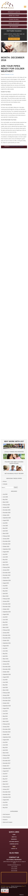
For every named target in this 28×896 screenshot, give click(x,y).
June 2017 (5, 776)
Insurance (12, 146)
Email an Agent (14, 23)
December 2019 (6, 697)
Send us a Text (14, 15)
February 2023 (6, 598)
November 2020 (6, 669)
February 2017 (6, 786)
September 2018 (7, 737)
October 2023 (6, 577)
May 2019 (5, 716)
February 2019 (6, 724)
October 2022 (6, 609)
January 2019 (6, 726)
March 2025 (5, 533)
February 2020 (6, 692)
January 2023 (6, 601)
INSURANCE (13, 839)
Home (14, 834)
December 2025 (6, 510)
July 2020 (5, 679)
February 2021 (6, 661)
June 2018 (5, 744)
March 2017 (5, 784)
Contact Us (14, 848)
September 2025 (7, 517)
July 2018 (5, 742)
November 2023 (6, 575)
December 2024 (6, 541)
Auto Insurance (6, 814)
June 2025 (5, 525)
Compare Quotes (14, 843)
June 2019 (5, 713)
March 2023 (5, 596)
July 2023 (5, 585)
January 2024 (6, 570)
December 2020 (6, 666)
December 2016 (6, 791)
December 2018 (6, 729)
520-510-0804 (14, 868)
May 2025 (5, 528)
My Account (14, 26)
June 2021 (5, 651)
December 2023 (6, 572)
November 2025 (6, 512)
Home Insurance (7, 817)
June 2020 (5, 682)
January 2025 (6, 538)
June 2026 (5, 496)
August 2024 (6, 551)
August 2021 (6, 645)
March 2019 (5, 721)
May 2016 (5, 807)
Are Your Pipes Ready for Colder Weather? (12, 68)
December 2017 (6, 760)
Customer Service (13, 841)
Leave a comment (19, 146)
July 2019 (5, 711)
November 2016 (6, 794)
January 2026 (6, 507)
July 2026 (5, 494)
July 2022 (5, 617)
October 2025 (6, 515)
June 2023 (5, 588)
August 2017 (6, 771)
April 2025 (5, 530)
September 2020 (7, 674)
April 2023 (5, 593)
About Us (14, 836)
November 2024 (6, 543)
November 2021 (6, 637)
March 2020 (5, 690)
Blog (14, 846)
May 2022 (5, 622)
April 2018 (5, 750)
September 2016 (7, 797)
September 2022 (7, 611)
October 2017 (6, 765)
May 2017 (5, 778)
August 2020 (6, 677)
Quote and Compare (7, 822)
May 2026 (5, 499)
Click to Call (14, 19)
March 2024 (5, 564)
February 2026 (6, 504)
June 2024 (5, 557)
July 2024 (5, 554)
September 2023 (7, 580)
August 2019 (6, 708)
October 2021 (6, 640)
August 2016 (6, 799)
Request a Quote (14, 12)
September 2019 (7, 705)
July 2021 (5, 648)
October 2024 (6, 546)
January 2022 (6, 632)
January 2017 (6, 789)
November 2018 (6, 731)
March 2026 (5, 502)
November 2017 (6, 763)
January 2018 (6, 758)
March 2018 (5, 752)
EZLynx (23, 886)
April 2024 (5, 562)
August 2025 (6, 520)
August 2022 (6, 614)
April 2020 (5, 687)
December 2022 (6, 604)
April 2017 (5, 781)
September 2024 (7, 549)
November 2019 (6, 700)
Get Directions (14, 38)
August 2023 (6, 583)
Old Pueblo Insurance (5, 886)
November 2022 (6, 606)
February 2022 (6, 630)
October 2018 (6, 734)
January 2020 (6, 695)
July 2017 (5, 773)
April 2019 (5, 718)
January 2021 (6, 664)
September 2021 (7, 643)
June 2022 (5, 619)
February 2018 (6, 755)
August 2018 (6, 739)
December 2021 (6, 635)
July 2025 (5, 523)
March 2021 (5, 658)
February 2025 (6, 536)
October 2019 (6, 703)
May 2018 (5, 747)
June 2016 (5, 805)
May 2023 (5, 590)
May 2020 (5, 684)
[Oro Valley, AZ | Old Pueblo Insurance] (7, 4)
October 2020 (6, 671)
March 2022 (5, 627)
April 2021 (5, 656)
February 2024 (6, 567)
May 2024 (5, 559)
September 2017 (7, 768)
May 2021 (5, 653)
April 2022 (5, 624)
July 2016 (5, 802)
